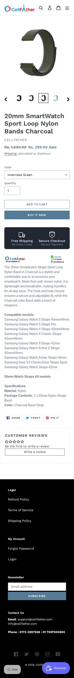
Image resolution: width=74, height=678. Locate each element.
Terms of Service (20, 510)
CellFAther (42, 664)
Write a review (35, 452)
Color (7, 167)
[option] (19, 98)
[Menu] (67, 7)
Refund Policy (18, 499)
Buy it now (37, 215)
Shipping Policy (19, 521)
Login (12, 559)
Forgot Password (21, 548)
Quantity (10, 183)
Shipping (10, 153)
